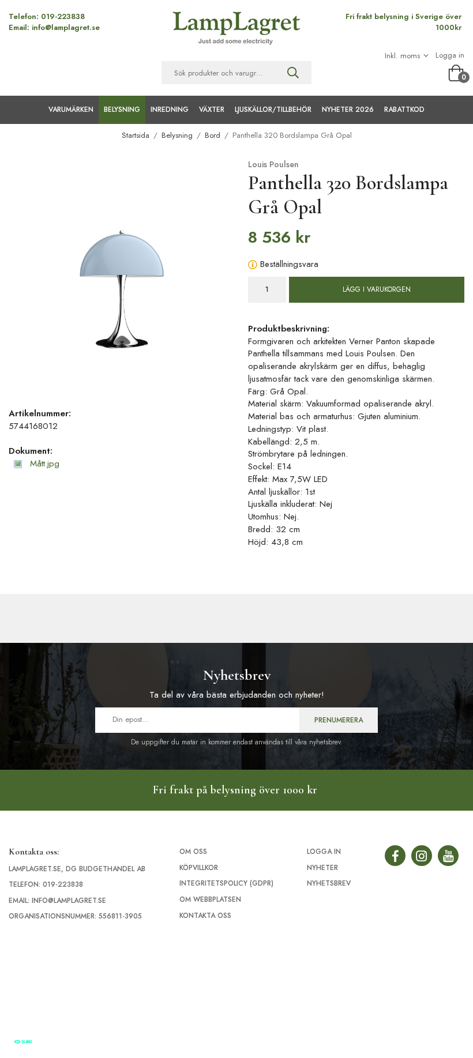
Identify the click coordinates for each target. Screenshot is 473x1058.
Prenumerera (338, 720)
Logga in (450, 55)
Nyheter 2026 (348, 109)
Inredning (170, 109)
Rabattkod (404, 109)
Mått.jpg (43, 463)
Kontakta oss (205, 915)
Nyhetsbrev (329, 883)
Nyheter (322, 868)
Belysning (122, 109)
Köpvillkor (198, 868)
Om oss (193, 851)
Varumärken (70, 109)
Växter (211, 109)
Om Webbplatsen (210, 899)
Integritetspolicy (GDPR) (226, 883)
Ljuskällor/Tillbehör (273, 109)
